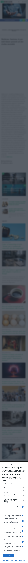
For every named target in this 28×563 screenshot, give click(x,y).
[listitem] (14, 487)
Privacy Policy (22, 560)
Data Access (14, 560)
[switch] (23, 490)
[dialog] (14, 512)
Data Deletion (6, 560)
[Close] (25, 464)
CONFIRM (8, 555)
